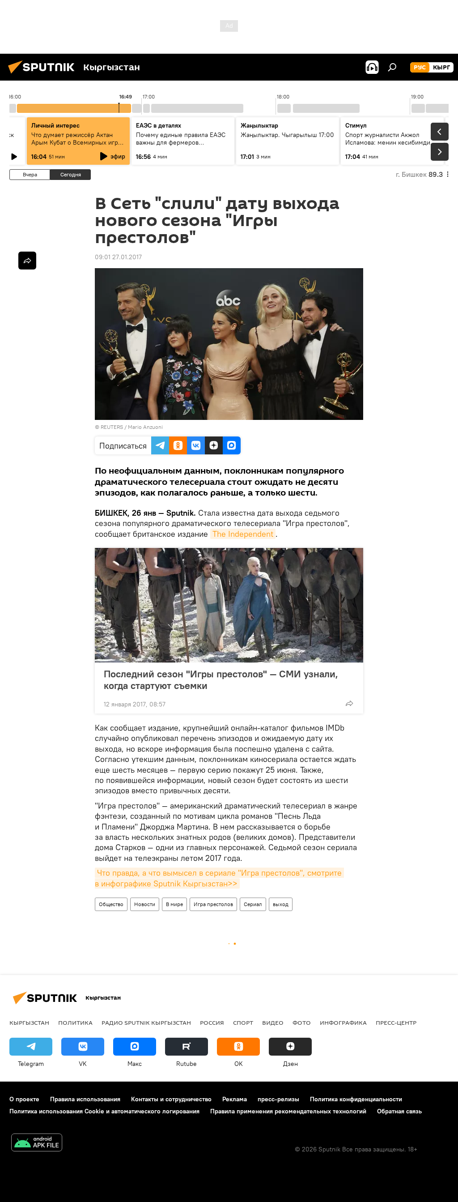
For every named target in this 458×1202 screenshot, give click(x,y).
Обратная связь (399, 1111)
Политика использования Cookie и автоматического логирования (104, 1111)
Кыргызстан (29, 1022)
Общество (111, 904)
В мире (174, 904)
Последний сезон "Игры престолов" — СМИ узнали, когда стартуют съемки (221, 679)
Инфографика (343, 1022)
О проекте (24, 1099)
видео (273, 1022)
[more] (349, 703)
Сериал (253, 904)
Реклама (234, 1099)
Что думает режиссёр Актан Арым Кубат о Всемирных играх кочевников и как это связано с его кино (77, 146)
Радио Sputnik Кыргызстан (146, 1022)
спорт (243, 1022)
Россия (212, 1022)
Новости (144, 904)
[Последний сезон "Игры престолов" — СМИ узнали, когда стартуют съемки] (229, 605)
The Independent (242, 534)
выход (280, 904)
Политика (75, 1022)
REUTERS (112, 426)
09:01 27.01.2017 (118, 257)
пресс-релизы (278, 1099)
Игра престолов (213, 904)
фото (302, 1022)
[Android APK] (36, 1144)
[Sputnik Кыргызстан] (43, 75)
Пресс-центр (396, 1022)
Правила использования (85, 1099)
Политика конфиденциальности (356, 1099)
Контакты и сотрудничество (171, 1099)
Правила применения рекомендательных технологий (288, 1111)
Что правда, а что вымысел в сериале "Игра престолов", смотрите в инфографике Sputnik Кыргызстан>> (219, 878)
